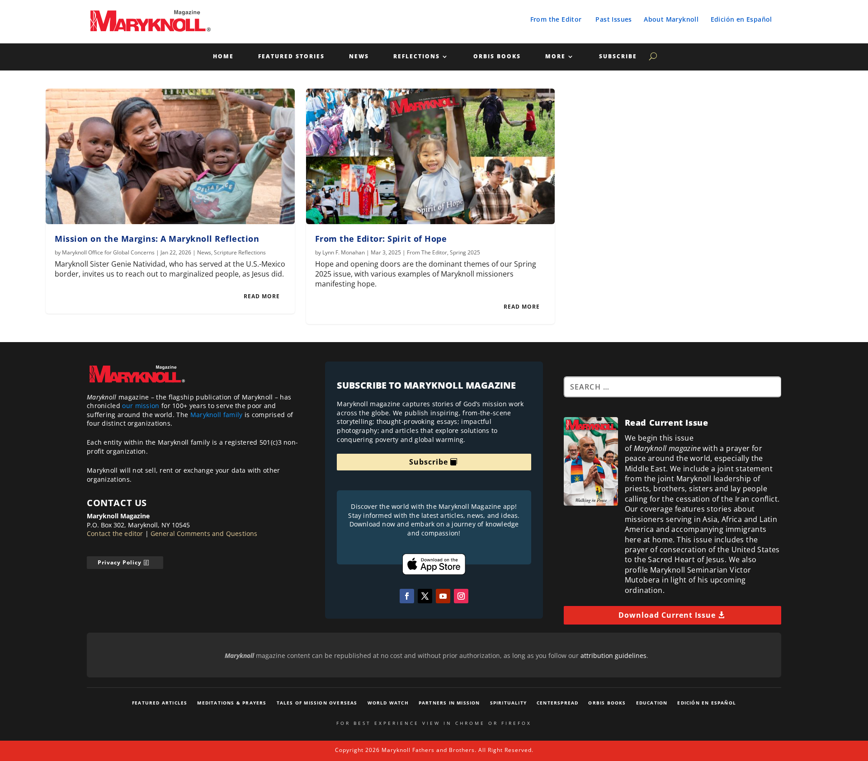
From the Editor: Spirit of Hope (381, 238)
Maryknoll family (216, 414)
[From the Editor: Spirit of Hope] (430, 156)
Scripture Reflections (240, 252)
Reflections (416, 56)
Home (223, 56)
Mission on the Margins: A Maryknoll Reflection (157, 238)
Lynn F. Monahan (343, 252)
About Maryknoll (671, 19)
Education (652, 703)
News (359, 56)
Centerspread (557, 703)
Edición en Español (741, 19)
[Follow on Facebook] (407, 596)
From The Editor (427, 252)
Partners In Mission (449, 703)
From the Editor (556, 19)
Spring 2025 (465, 252)
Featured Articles (159, 703)
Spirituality (508, 703)
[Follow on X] (425, 596)
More (555, 56)
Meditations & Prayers (231, 703)
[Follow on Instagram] (461, 596)
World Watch (388, 703)
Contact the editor (115, 533)
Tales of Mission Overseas (317, 703)
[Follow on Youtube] (443, 596)
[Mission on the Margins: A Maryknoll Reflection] (170, 156)
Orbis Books (497, 56)
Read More (262, 296)
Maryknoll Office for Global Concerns (108, 252)
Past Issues (613, 19)
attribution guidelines (613, 655)
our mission (140, 405)
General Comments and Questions (204, 533)
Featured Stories (291, 56)
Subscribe (618, 56)
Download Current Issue (667, 615)
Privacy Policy (120, 562)
